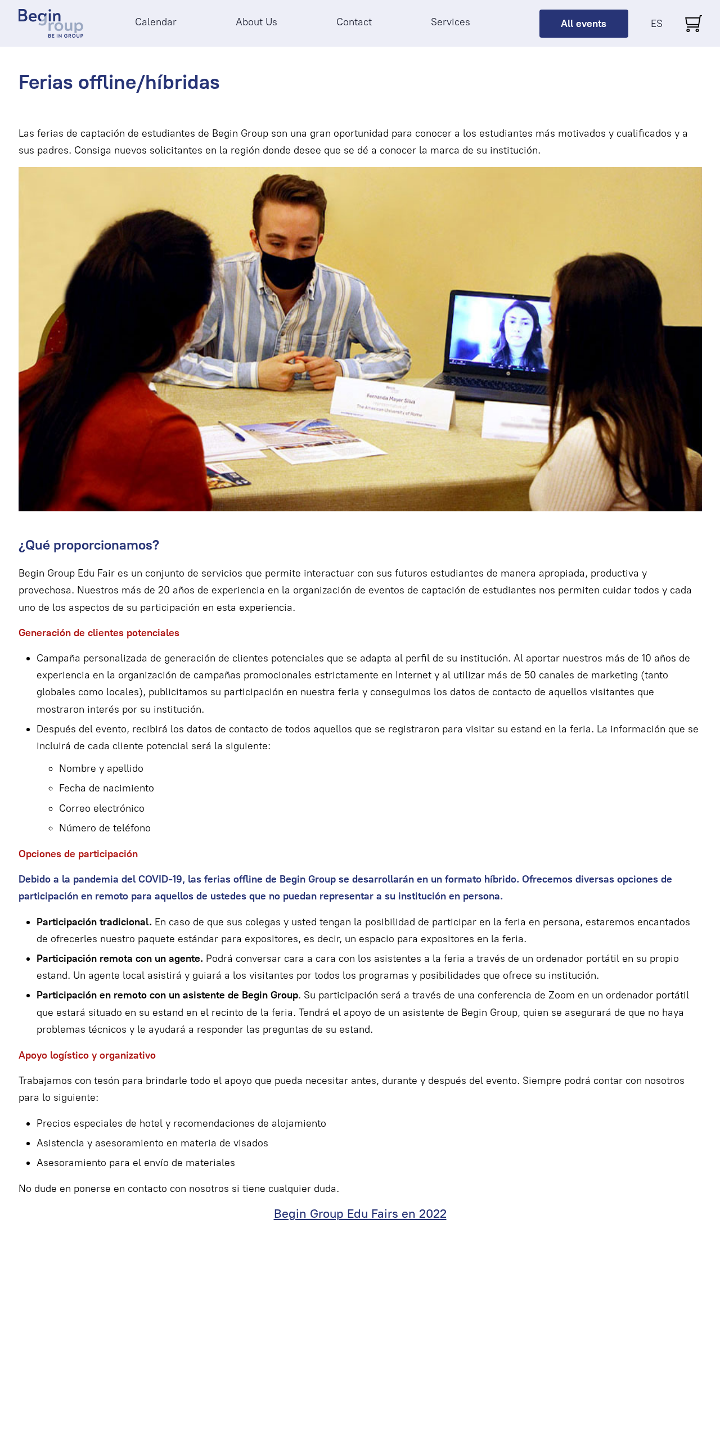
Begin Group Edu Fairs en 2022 (360, 1213)
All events (583, 23)
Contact (354, 22)
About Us (256, 22)
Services (450, 22)
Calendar (156, 22)
